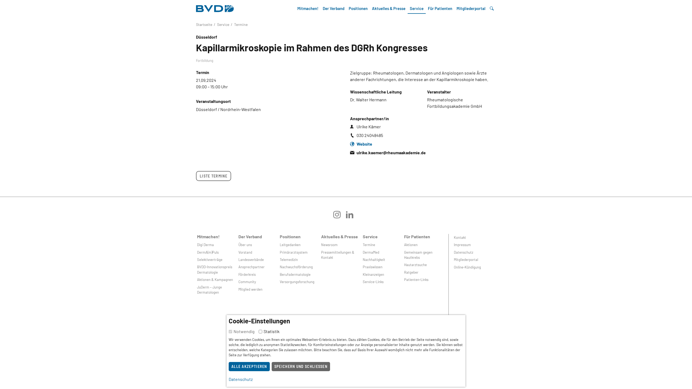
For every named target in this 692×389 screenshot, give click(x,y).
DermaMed (371, 252)
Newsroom (329, 245)
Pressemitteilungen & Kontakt (337, 255)
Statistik (272, 331)
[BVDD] (215, 7)
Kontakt (460, 237)
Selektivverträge (209, 259)
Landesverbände (251, 259)
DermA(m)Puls (208, 252)
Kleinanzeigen (373, 274)
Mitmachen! (307, 8)
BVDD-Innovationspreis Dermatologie (214, 269)
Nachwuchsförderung (296, 267)
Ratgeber (411, 272)
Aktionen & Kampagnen (215, 279)
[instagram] (339, 216)
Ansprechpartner (251, 267)
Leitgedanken (290, 245)
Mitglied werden (250, 289)
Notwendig (244, 331)
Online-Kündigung (467, 267)
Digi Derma (205, 245)
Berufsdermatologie (295, 274)
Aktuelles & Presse (388, 8)
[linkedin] (352, 216)
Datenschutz (463, 252)
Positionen (358, 8)
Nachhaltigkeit (374, 259)
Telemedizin (289, 259)
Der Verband (333, 8)
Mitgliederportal (471, 8)
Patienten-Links (416, 279)
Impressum (462, 245)
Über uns (245, 245)
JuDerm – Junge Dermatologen (209, 289)
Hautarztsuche (415, 265)
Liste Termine (213, 176)
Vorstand (245, 252)
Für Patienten (440, 8)
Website (364, 143)
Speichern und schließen (300, 366)
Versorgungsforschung (297, 282)
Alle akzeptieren (249, 366)
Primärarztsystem (294, 252)
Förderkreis (247, 274)
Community (247, 282)
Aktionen (411, 245)
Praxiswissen (372, 267)
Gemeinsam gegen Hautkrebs (418, 255)
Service (417, 8)
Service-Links (373, 282)
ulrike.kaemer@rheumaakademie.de (391, 152)
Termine (369, 245)
